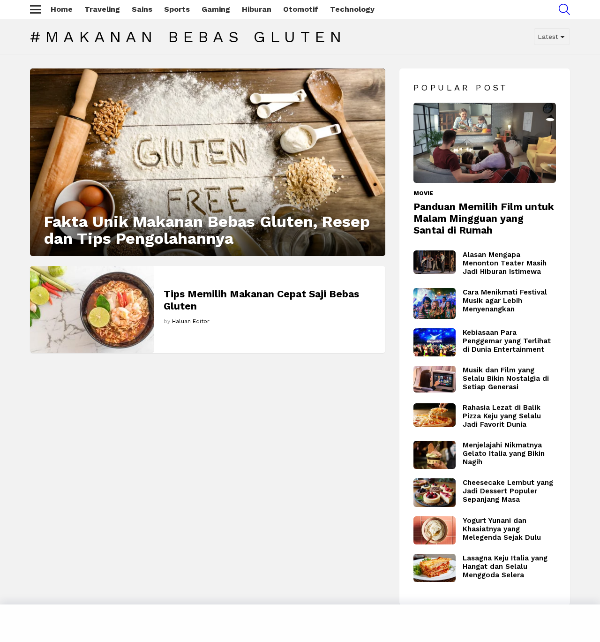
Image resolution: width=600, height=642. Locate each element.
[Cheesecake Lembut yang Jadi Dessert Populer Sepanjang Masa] (434, 492)
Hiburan (256, 9)
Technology (352, 9)
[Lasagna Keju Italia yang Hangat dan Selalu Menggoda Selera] (434, 568)
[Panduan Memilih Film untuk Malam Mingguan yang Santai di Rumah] (484, 143)
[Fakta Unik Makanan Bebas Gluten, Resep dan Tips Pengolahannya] (207, 162)
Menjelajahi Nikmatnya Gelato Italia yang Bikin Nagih (504, 453)
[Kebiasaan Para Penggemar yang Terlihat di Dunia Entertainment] (434, 342)
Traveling (102, 9)
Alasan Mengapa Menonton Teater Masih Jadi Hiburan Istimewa (505, 263)
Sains (142, 9)
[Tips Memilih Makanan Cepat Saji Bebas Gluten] (92, 309)
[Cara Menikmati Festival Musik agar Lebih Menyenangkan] (434, 303)
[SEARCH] (564, 9)
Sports (177, 9)
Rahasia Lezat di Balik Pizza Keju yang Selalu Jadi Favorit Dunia (502, 416)
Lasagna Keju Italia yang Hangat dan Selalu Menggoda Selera (505, 566)
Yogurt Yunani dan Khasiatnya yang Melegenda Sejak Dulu (502, 529)
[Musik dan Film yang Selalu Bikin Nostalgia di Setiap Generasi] (434, 379)
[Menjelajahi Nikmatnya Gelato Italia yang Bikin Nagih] (434, 455)
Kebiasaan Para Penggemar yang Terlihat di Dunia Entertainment (507, 341)
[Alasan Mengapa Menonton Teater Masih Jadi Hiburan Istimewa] (434, 262)
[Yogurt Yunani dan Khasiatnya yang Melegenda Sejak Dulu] (434, 530)
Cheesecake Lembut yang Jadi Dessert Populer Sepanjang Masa (508, 491)
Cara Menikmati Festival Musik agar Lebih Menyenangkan (505, 300)
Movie (423, 193)
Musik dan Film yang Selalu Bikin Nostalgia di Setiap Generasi (506, 378)
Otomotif (300, 9)
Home (62, 9)
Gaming (216, 9)
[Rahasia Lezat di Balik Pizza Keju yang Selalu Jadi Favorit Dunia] (434, 415)
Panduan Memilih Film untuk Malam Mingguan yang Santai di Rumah (483, 218)
